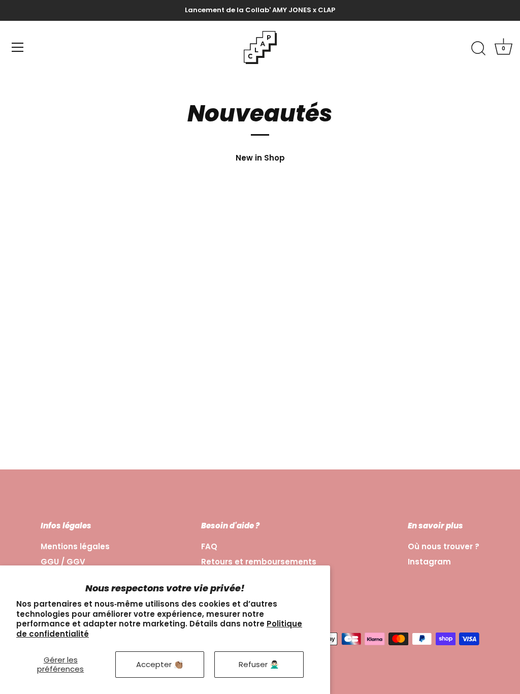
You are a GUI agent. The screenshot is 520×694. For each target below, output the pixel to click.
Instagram (429, 561)
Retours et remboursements (258, 561)
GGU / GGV (63, 561)
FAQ (209, 546)
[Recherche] (478, 49)
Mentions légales (75, 546)
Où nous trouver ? (443, 546)
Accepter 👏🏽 (159, 664)
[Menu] (18, 47)
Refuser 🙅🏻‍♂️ (259, 664)
